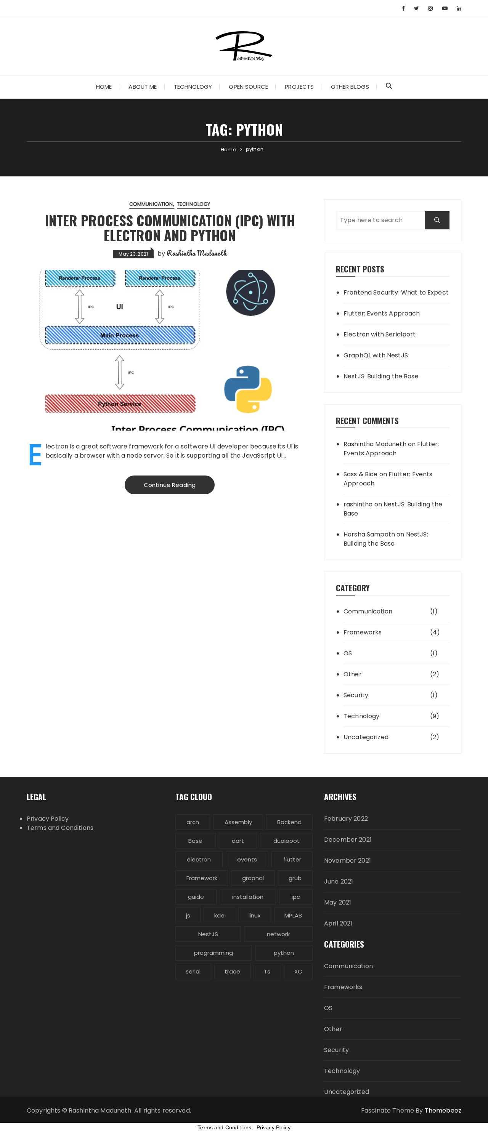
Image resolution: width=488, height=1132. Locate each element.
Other (353, 674)
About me (142, 87)
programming (213, 953)
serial (193, 971)
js (188, 915)
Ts (267, 971)
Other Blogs (350, 87)
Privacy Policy (48, 818)
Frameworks (363, 632)
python (284, 953)
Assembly (238, 822)
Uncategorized (366, 737)
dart (238, 841)
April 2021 (338, 923)
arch (192, 822)
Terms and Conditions (60, 827)
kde (219, 915)
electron (199, 859)
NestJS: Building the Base (381, 376)
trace (232, 971)
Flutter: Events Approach (382, 313)
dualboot (286, 841)
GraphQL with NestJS (376, 355)
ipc (296, 897)
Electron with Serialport (380, 334)
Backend (289, 822)
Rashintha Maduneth (196, 253)
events (247, 859)
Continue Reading (170, 485)
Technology (193, 87)
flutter (292, 859)
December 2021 (348, 839)
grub (295, 878)
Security (356, 695)
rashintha (358, 504)
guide (196, 897)
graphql (253, 878)
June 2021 (338, 881)
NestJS (208, 934)
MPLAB (293, 915)
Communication (151, 204)
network (278, 934)
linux (254, 915)
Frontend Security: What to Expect (396, 292)
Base (195, 841)
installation (247, 897)
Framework (201, 878)
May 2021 (337, 902)
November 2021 (347, 860)
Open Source (248, 87)
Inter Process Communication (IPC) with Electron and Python (170, 227)
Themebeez (443, 1110)
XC (298, 971)
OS (348, 653)
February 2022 (346, 818)
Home (104, 87)
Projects (299, 87)
